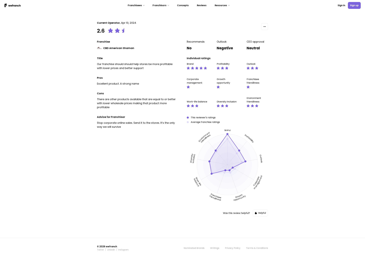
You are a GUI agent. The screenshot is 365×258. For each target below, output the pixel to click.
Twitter (100, 249)
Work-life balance (197, 101)
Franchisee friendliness (253, 81)
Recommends (196, 41)
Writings (214, 248)
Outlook (222, 41)
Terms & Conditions (257, 248)
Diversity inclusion (227, 101)
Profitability (223, 64)
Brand (190, 64)
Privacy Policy (232, 248)
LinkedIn (111, 249)
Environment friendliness (254, 99)
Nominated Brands (194, 248)
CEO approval (255, 41)
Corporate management (194, 81)
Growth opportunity (223, 81)
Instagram (123, 249)
